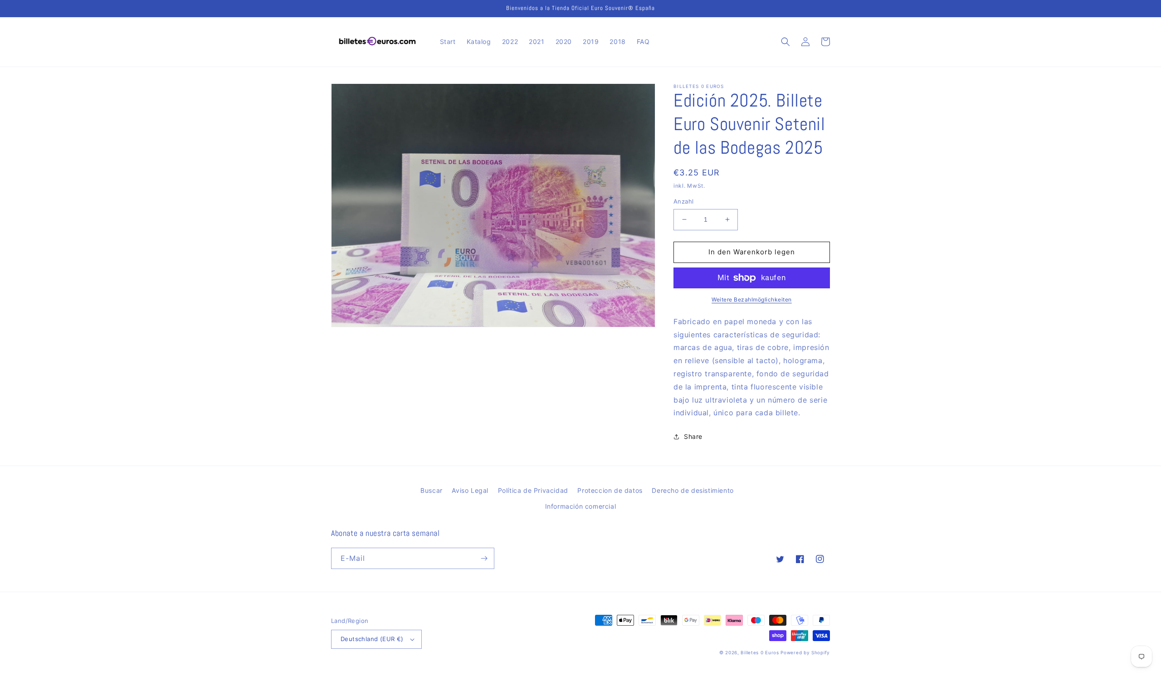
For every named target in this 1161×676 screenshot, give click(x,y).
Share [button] (693, 436)
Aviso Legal (470, 490)
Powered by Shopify (805, 652)
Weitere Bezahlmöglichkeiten (752, 299)
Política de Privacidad (533, 490)
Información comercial (580, 506)
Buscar (431, 490)
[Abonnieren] (484, 558)
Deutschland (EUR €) (372, 638)
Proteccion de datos (609, 490)
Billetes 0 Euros (760, 652)
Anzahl (683, 201)
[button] (785, 42)
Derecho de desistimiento (692, 490)
